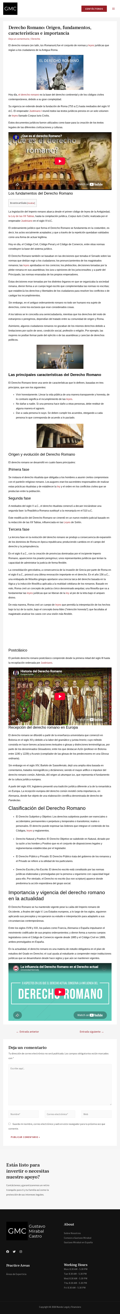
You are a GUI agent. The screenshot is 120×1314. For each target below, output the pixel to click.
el (19, 94)
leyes (91, 45)
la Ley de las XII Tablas (21, 216)
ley (58, 486)
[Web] (96, 1114)
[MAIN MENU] (113, 8)
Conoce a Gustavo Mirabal (77, 1237)
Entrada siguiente (92, 1031)
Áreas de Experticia (16, 1274)
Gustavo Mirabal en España (78, 1242)
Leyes (67, 522)
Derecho (35, 38)
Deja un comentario (18, 38)
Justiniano (26, 220)
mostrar (31, 203)
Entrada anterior (27, 1031)
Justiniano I (35, 111)
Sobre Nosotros (72, 1233)
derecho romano (29, 94)
